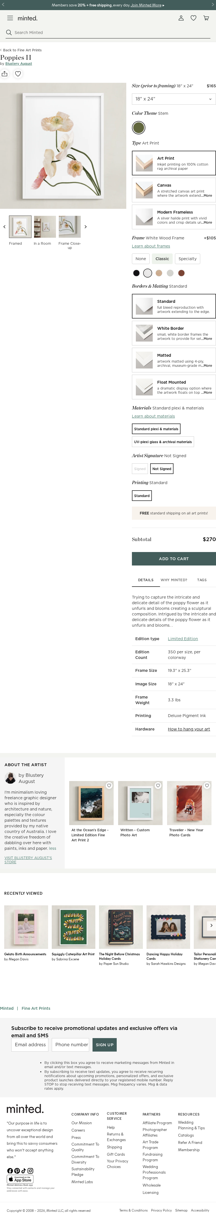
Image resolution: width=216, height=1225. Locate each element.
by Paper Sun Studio (114, 963)
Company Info (85, 1114)
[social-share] (4, 73)
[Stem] (138, 127)
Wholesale (152, 1185)
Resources (189, 1114)
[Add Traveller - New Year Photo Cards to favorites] (207, 785)
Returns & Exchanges (116, 1136)
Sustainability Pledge (82, 1171)
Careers (78, 1130)
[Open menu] (10, 17)
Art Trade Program (150, 1144)
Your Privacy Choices (117, 1163)
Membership (189, 1149)
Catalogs (186, 1135)
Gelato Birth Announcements (25, 954)
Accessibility (200, 1210)
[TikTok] (23, 1170)
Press (76, 1137)
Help (111, 1127)
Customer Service (117, 1116)
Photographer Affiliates (155, 1132)
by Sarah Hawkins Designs (166, 963)
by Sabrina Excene (65, 959)
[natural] (158, 273)
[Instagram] (30, 1170)
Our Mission (81, 1122)
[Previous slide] (4, 226)
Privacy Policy (161, 1210)
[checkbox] (141, 258)
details (146, 580)
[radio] (174, 163)
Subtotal (142, 539)
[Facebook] (10, 1170)
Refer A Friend (190, 1142)
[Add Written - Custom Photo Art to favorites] (158, 785)
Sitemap (181, 1210)
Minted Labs (82, 1181)
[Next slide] (85, 226)
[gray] (170, 273)
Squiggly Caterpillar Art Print (73, 954)
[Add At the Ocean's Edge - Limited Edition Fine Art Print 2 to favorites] (109, 785)
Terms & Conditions (133, 1210)
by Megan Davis (16, 959)
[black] (136, 273)
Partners (152, 1114)
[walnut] (181, 273)
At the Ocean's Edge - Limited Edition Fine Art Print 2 (90, 835)
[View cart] (205, 17)
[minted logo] (27, 18)
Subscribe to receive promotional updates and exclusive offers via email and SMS (94, 1031)
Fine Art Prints (36, 1008)
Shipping (114, 1147)
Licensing (151, 1192)
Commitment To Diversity (85, 1159)
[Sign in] (181, 17)
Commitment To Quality (85, 1146)
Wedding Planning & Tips (191, 1124)
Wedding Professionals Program (154, 1172)
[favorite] (18, 73)
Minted (7, 1008)
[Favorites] (193, 17)
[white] (147, 273)
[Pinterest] (17, 1170)
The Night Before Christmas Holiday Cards (119, 956)
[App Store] (32, 1179)
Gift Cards (116, 1154)
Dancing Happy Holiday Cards (165, 956)
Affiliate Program (157, 1122)
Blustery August (18, 63)
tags (202, 580)
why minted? (174, 580)
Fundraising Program (153, 1156)
